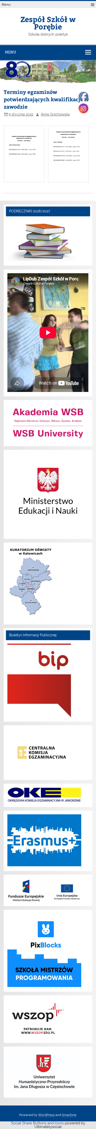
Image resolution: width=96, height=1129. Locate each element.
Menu (6, 4)
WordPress (46, 1115)
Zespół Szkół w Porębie (48, 22)
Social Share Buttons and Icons (37, 1123)
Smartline (69, 1115)
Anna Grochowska (55, 114)
